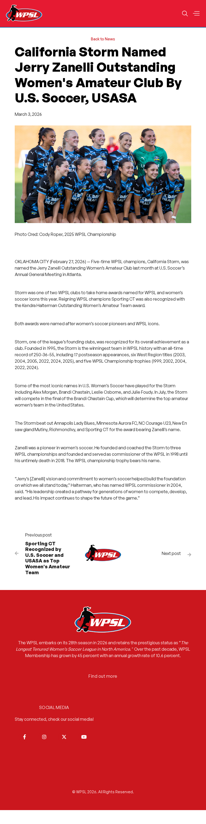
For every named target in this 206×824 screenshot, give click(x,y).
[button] (196, 13)
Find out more (103, 676)
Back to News (103, 39)
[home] (24, 13)
